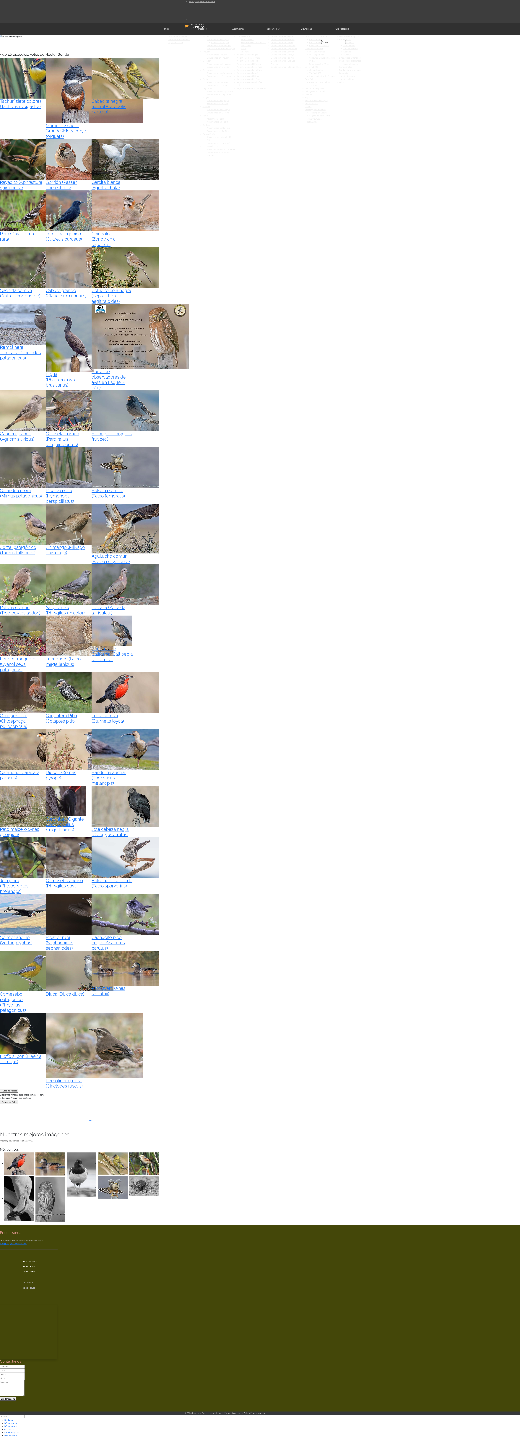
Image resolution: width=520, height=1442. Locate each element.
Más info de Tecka (215, 118)
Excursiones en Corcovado (219, 76)
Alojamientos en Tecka (217, 121)
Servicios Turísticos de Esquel (221, 48)
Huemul (347, 54)
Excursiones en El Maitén (218, 66)
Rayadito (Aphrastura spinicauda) (21, 185)
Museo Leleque (350, 63)
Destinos (202, 28)
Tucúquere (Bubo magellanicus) (63, 661)
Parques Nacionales (314, 48)
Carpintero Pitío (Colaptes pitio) (61, 718)
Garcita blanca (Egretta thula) (106, 185)
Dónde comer (10, 1423)
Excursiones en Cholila (217, 85)
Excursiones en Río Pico (218, 131)
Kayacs (308, 97)
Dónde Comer (273, 28)
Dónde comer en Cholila (282, 42)
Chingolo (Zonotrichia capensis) (104, 239)
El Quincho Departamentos (253, 42)
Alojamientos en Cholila (217, 82)
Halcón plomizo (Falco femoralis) (108, 493)
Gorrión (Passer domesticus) (61, 185)
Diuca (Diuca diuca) (65, 994)
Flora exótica (349, 45)
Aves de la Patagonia (349, 36)
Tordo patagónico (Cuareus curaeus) (64, 236)
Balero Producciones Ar (255, 1413)
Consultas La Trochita (319, 45)
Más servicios (10, 1435)
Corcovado (208, 70)
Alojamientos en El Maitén (219, 63)
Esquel (206, 36)
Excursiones (306, 28)
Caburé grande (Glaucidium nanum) (66, 293)
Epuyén (206, 97)
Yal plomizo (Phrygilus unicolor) (65, 610)
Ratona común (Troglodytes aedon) (20, 610)
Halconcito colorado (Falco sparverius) (112, 883)
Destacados (349, 76)
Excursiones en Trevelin (218, 57)
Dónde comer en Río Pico (282, 57)
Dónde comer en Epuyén (282, 51)
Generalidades (316, 70)
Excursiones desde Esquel (219, 45)
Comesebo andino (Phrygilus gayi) (64, 883)
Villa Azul (245, 51)
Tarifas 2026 (315, 73)
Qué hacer (9, 1429)
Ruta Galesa (310, 79)
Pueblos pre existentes (350, 60)
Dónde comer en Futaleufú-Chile (286, 66)
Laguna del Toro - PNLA (320, 115)
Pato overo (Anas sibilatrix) (108, 991)
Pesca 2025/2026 (313, 118)
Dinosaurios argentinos (350, 57)
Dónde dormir (10, 1426)
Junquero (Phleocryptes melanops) (14, 886)
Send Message (8, 1398)
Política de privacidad (178, 36)
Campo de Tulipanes (314, 88)
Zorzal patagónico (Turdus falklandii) (18, 550)
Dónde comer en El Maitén (283, 45)
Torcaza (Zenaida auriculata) (108, 610)
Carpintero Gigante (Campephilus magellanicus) (65, 824)
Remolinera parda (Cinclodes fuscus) (64, 1083)
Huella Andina (311, 121)
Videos (342, 82)
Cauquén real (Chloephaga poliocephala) (13, 721)
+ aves (89, 1120)
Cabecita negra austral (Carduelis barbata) (109, 107)
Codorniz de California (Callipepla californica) (112, 654)
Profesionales (345, 66)
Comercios (344, 73)
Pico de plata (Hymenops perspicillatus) (60, 496)
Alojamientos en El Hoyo (218, 109)
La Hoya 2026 (311, 66)
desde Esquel (315, 39)
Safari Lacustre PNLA (319, 63)
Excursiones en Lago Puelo (219, 94)
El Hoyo (206, 106)
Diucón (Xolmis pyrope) (61, 775)
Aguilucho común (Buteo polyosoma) (111, 558)
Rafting (308, 106)
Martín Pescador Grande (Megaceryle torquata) (66, 131)
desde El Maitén (316, 42)
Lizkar (243, 48)
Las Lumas (246, 45)
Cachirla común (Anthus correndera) (20, 293)
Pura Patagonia (342, 28)
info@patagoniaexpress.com (202, 1)
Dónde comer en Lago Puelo (284, 48)
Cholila (205, 79)
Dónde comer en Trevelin (283, 39)
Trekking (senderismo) (315, 109)
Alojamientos (238, 28)
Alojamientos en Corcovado (219, 73)
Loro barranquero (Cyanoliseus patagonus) (17, 664)
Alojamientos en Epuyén (218, 100)
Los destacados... (245, 36)
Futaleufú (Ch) (209, 134)
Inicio (166, 28)
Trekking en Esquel (318, 112)
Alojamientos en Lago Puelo (220, 91)
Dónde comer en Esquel (282, 36)
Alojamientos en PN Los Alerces (222, 149)
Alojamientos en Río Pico (218, 127)
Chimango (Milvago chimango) (65, 550)
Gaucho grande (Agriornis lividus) (17, 436)
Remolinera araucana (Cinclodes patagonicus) (20, 353)
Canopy (308, 94)
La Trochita (310, 36)
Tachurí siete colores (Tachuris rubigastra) (21, 104)
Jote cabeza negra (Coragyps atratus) (110, 832)
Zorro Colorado (350, 48)
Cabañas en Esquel (220, 42)
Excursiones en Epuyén (217, 103)
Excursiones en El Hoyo (218, 112)
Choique (347, 51)
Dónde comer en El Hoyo (282, 54)
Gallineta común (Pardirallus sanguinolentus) (62, 439)
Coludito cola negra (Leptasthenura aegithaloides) (111, 296)
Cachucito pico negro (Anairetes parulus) (108, 943)
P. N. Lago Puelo (316, 54)
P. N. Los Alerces (210, 146)
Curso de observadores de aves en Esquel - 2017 (109, 379)
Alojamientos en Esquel (218, 39)
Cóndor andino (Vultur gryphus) (16, 940)
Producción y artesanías (350, 70)
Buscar (324, 36)
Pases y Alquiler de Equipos (322, 76)
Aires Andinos (247, 39)
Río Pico (206, 124)
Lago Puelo (208, 88)
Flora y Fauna (345, 39)
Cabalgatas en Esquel (315, 91)
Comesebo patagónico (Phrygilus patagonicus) (13, 1002)
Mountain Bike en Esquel (316, 100)
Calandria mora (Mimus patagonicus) (21, 493)
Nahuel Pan (348, 79)
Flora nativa (348, 42)
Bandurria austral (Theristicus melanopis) (109, 778)
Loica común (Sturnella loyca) (108, 718)
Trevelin (206, 51)
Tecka (205, 115)
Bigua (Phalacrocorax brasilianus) (61, 380)
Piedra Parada (311, 103)
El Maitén (207, 60)
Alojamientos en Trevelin (248, 57)
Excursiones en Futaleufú (218, 143)
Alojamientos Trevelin (217, 54)
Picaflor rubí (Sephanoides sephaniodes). (60, 943)
